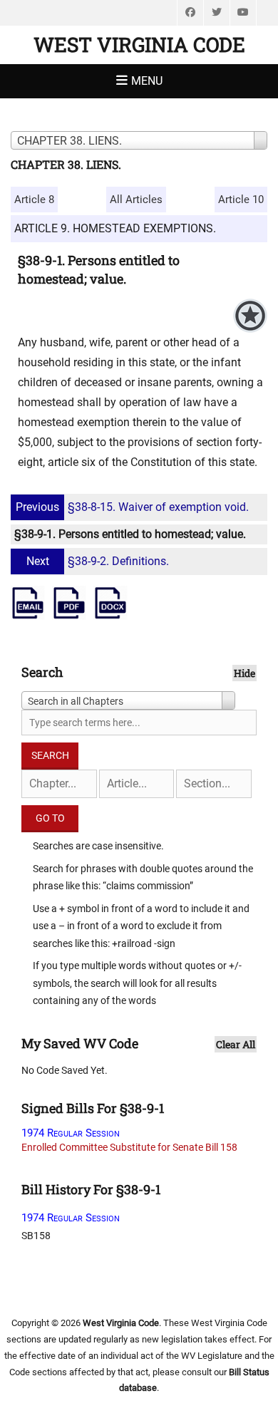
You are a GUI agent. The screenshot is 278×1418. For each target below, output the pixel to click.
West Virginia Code (139, 44)
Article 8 (34, 199)
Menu (147, 81)
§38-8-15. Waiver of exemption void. (132, 507)
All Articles (136, 199)
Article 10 (241, 199)
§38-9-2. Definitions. (97, 561)
